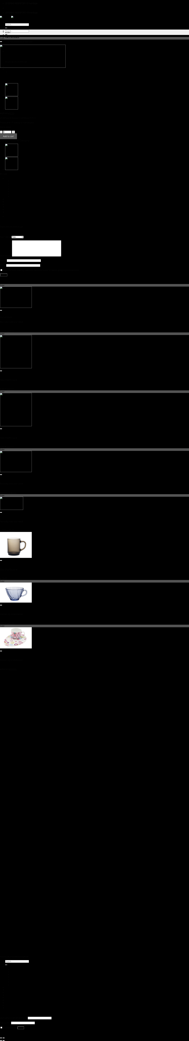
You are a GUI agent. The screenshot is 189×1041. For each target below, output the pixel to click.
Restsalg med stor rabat (16, 204)
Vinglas (13, 196)
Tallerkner (9, 212)
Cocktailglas (16, 183)
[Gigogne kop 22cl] (11, 108)
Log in (21, 1028)
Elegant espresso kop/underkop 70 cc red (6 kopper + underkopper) (32, 488)
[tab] (97, 216)
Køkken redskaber (13, 199)
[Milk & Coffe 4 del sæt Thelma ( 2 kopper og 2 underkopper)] (16, 647)
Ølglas (13, 188)
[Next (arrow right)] (4, 1040)
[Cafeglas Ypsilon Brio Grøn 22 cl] (16, 367)
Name (3, 260)
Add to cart (8, 136)
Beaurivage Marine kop (11, 618)
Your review (6, 255)
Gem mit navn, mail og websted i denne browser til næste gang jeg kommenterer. (41, 270)
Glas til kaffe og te (19, 186)
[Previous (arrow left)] (1, 1040)
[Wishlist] (1, 41)
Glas (7, 178)
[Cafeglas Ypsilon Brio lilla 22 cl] (16, 425)
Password (5, 1022)
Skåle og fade (11, 206)
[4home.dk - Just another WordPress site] (11, 17)
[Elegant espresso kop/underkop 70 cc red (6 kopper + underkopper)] (16, 471)
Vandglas (14, 191)
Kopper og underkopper (19, 71)
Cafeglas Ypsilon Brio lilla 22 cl (14, 442)
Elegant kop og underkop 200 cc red (17, 326)
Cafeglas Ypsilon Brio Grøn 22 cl (15, 384)
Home (3, 71)
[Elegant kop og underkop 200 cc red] (16, 307)
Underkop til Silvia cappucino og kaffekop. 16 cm (23, 526)
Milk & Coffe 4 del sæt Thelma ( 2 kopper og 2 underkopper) (28, 664)
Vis (1, 314)
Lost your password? (10, 1032)
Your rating (6, 237)
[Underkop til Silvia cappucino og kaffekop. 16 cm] (11, 509)
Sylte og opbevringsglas (16, 209)
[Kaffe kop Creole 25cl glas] (11, 95)
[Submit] (6, 34)
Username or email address (13, 1018)
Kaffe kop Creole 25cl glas (12, 574)
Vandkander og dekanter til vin (24, 194)
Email (3, 265)
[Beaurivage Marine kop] (16, 602)
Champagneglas (18, 181)
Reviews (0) (10, 216)
